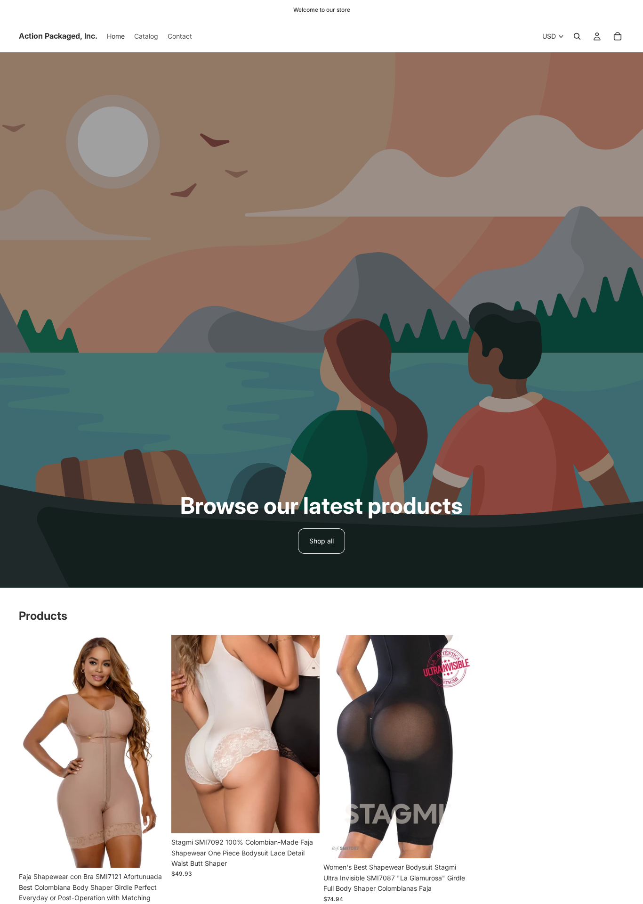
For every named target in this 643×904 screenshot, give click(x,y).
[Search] (577, 36)
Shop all (321, 541)
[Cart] (617, 36)
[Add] (457, 844)
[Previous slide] (33, 751)
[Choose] (153, 853)
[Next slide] (153, 751)
